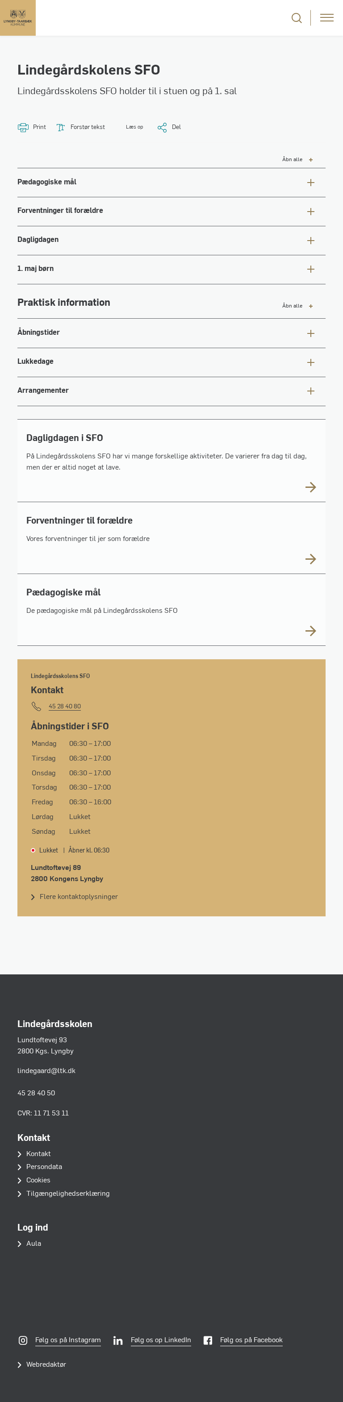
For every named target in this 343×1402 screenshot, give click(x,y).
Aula (33, 1244)
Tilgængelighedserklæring (68, 1194)
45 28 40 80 (65, 706)
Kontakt (38, 1154)
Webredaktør (46, 1365)
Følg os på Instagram (68, 1340)
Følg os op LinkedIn (161, 1340)
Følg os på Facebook (251, 1340)
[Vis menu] (327, 18)
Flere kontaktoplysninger (79, 897)
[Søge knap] (296, 18)
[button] (128, 127)
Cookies (38, 1180)
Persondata (44, 1167)
